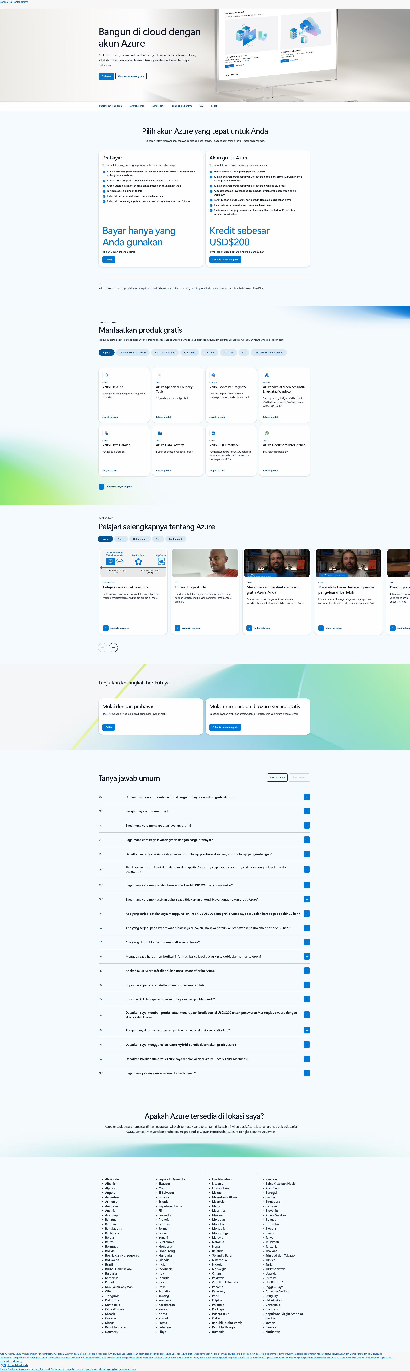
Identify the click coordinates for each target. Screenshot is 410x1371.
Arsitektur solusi (329, 1353)
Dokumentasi (94, 1357)
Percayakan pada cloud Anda (100, 1353)
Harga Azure (164, 1353)
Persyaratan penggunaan (85, 1369)
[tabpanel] (204, 419)
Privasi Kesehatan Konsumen (15, 1369)
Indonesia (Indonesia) (11, 1361)
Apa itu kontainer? (370, 1357)
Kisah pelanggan (141, 1353)
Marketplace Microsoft (59, 1357)
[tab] (107, 352)
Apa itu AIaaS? (339, 1357)
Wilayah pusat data (74, 1353)
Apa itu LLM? (354, 1357)
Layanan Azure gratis (182, 1353)
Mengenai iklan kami (125, 1369)
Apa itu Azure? (7, 1353)
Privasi (53, 1369)
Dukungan (343, 1353)
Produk (154, 1353)
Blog (104, 1357)
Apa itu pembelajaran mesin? (281, 1357)
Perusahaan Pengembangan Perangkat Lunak (23, 1357)
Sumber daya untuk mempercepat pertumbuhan (295, 1353)
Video (215, 1357)
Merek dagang (106, 1369)
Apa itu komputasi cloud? (231, 1357)
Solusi (266, 1353)
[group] (133, 591)
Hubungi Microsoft (40, 1369)
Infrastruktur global (54, 1353)
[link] (110, 107)
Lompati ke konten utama (14, 1)
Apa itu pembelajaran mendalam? (314, 1357)
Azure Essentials (123, 1353)
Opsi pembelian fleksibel (206, 1353)
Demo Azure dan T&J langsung (366, 1353)
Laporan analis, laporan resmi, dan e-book (189, 1357)
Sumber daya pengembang (121, 1357)
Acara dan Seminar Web (155, 1357)
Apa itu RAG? (387, 1357)
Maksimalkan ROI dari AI (250, 1353)
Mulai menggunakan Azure (30, 1353)
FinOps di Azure (228, 1353)
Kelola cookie (65, 1369)
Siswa (139, 1357)
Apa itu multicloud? (255, 1357)
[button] (258, 628)
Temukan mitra (79, 1357)
